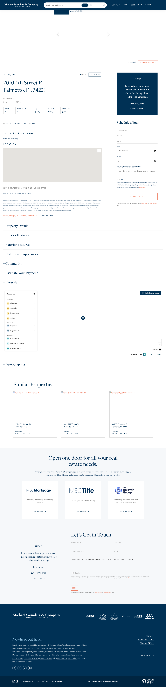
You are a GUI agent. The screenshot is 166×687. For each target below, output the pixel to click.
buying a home (44, 655)
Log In (139, 5)
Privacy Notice (28, 681)
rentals (64, 655)
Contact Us (135, 108)
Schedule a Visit (137, 123)
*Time (119, 157)
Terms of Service (153, 203)
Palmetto (31, 216)
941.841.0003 (129, 5)
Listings (12, 216)
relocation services (31, 658)
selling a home (56, 655)
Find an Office (147, 643)
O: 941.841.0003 (146, 639)
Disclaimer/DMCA (42, 681)
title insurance (17, 658)
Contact (150, 636)
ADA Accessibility (58, 681)
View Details (34, 423)
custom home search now (22, 661)
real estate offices (57, 648)
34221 (38, 216)
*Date (119, 147)
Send (74, 588)
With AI (85, 5)
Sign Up (147, 5)
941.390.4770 (39, 573)
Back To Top (146, 656)
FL (17, 216)
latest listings (72, 658)
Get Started (39, 511)
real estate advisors (19, 652)
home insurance (46, 658)
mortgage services (75, 655)
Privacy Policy (142, 187)
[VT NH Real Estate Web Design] (148, 681)
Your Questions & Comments (128, 167)
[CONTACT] (148, 62)
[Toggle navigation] (159, 5)
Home (5, 216)
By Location (96, 5)
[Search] (104, 5)
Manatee (23, 216)
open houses (62, 658)
